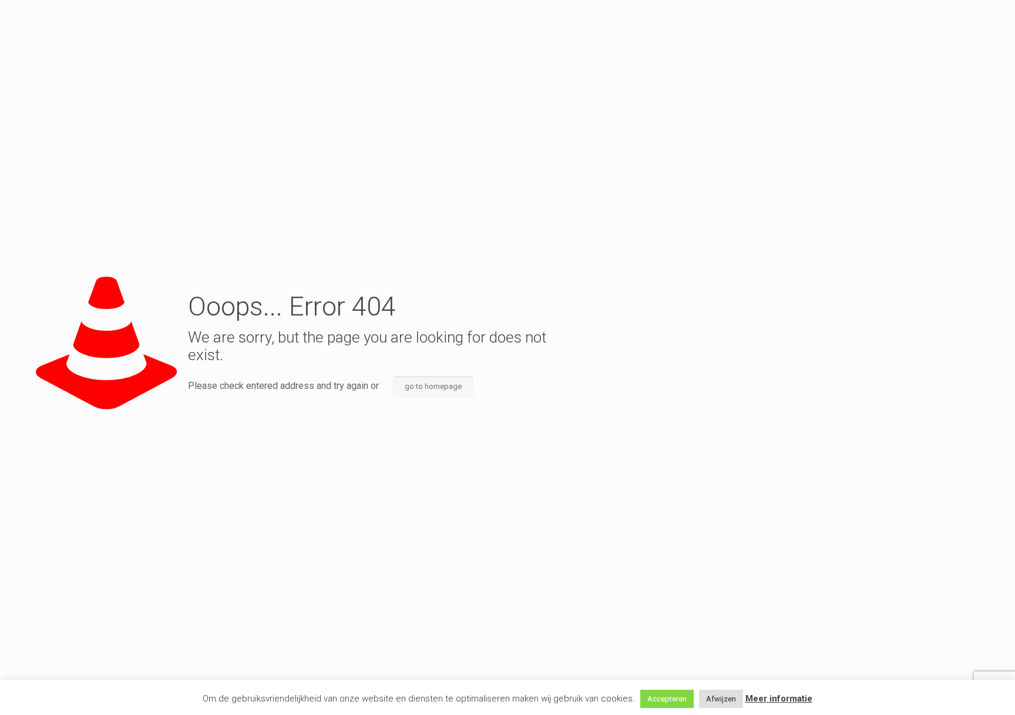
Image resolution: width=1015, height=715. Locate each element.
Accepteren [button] (667, 698)
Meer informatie (778, 698)
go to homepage (433, 386)
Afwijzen (721, 698)
